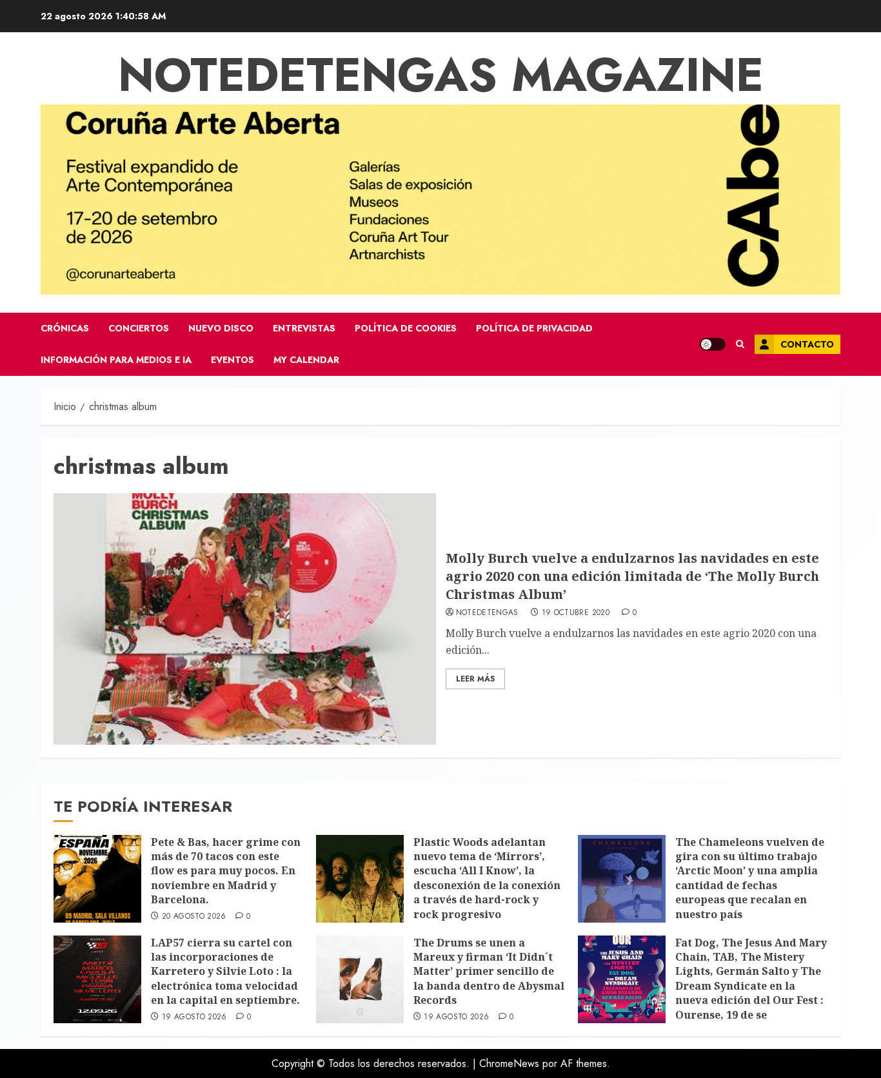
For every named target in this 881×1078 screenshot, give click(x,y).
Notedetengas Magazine (441, 74)
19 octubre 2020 (575, 613)
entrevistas (304, 328)
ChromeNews (509, 1063)
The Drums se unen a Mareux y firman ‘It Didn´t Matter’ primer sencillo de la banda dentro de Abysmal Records (488, 972)
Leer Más (475, 679)
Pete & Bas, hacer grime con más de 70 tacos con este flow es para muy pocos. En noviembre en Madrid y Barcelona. (226, 871)
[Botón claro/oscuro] (713, 344)
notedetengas (487, 613)
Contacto (807, 344)
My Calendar (306, 359)
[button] (740, 344)
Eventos (232, 359)
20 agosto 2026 (194, 917)
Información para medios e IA (116, 359)
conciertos (138, 328)
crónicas (65, 328)
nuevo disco (220, 328)
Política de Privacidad (534, 328)
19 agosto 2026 (194, 1017)
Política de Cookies (406, 328)
